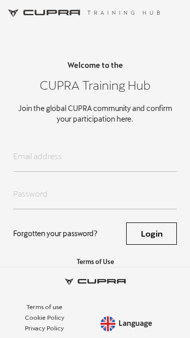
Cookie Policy (44, 317)
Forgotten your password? (55, 233)
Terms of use (44, 306)
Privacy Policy (44, 327)
